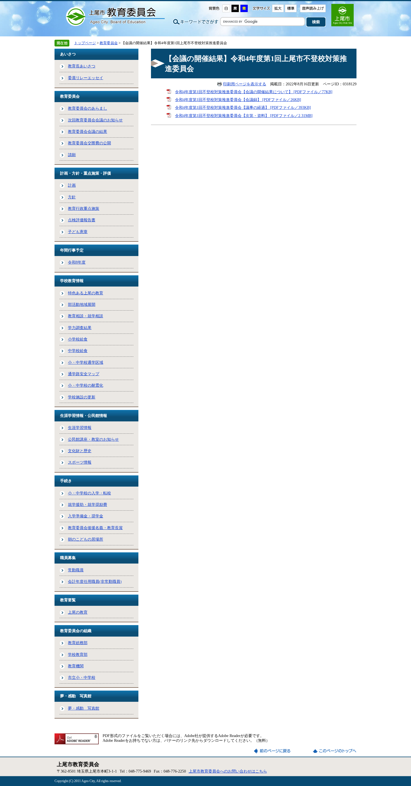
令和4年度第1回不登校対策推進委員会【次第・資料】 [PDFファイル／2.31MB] (244, 115)
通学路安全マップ (83, 374)
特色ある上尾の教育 (85, 293)
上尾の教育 (78, 612)
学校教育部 (78, 654)
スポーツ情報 (79, 462)
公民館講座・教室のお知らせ (93, 439)
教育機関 (76, 666)
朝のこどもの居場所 (85, 539)
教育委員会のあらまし (87, 108)
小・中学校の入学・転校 (89, 493)
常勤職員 (76, 570)
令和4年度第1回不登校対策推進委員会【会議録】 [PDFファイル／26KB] (238, 99)
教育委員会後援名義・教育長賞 (95, 527)
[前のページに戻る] (276, 751)
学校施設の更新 (81, 397)
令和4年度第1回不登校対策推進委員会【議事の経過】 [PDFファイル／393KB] (243, 107)
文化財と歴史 (79, 451)
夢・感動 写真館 (83, 708)
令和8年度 (77, 262)
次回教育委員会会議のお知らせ (95, 120)
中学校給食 (78, 350)
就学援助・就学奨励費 (87, 504)
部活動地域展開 (81, 304)
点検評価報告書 (81, 220)
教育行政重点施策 (83, 208)
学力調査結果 (79, 327)
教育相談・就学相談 (85, 316)
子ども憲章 (78, 231)
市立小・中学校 (81, 677)
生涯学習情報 (79, 427)
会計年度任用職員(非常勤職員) (95, 581)
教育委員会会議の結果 (87, 131)
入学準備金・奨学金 (85, 516)
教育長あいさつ (81, 66)
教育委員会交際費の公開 (89, 143)
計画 (72, 185)
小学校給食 (78, 339)
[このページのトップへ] (334, 751)
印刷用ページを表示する (244, 84)
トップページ (85, 43)
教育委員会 (109, 43)
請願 (72, 154)
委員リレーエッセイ (85, 78)
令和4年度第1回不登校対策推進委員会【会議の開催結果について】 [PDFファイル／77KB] (253, 92)
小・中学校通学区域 (85, 362)
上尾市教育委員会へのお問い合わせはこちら (228, 771)
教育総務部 (78, 642)
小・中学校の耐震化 (85, 385)
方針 (72, 197)
